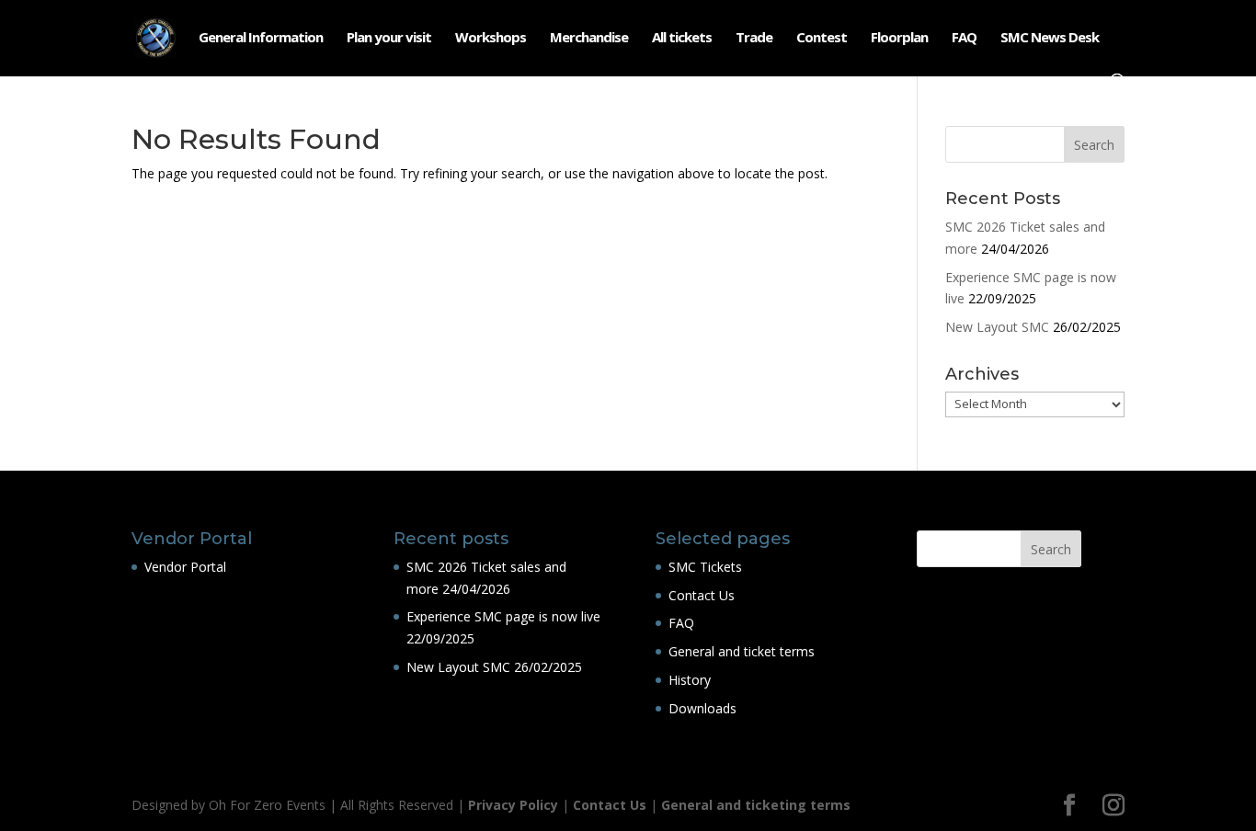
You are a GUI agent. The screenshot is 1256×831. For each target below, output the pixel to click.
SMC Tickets (705, 566)
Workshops (490, 38)
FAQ (964, 38)
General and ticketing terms (756, 805)
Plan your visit (389, 38)
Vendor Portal (185, 566)
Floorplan (899, 38)
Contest (821, 38)
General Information (261, 38)
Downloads (702, 708)
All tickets (682, 38)
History (689, 680)
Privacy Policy (513, 805)
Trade (754, 38)
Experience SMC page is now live (503, 616)
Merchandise (589, 38)
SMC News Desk (1049, 38)
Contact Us (701, 595)
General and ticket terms (741, 651)
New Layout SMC (997, 327)
